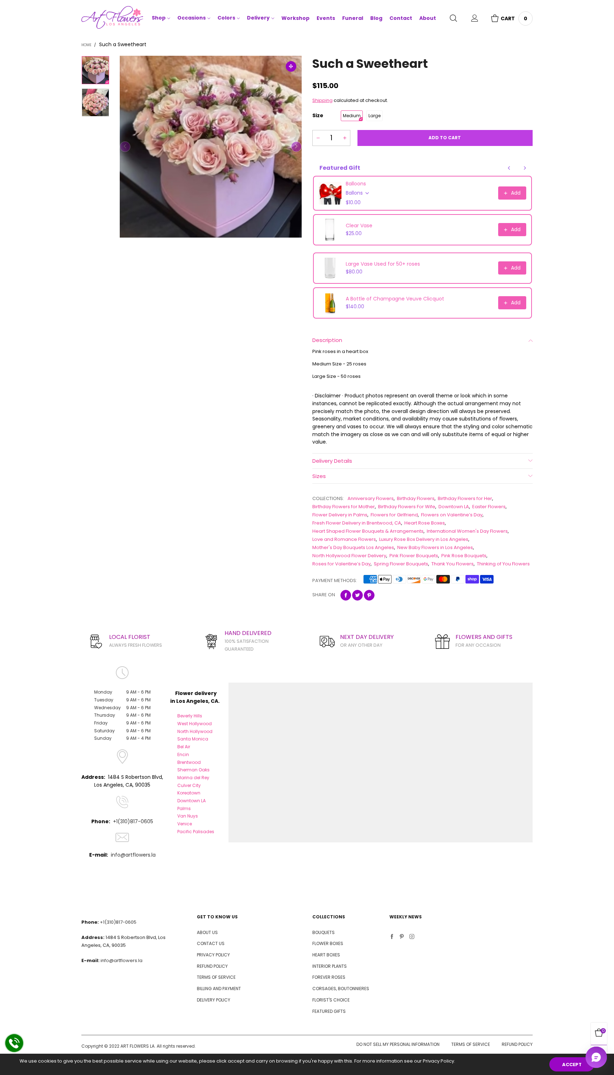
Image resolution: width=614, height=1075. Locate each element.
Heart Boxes (326, 955)
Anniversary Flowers (371, 498)
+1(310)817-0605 (133, 821)
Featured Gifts (329, 1011)
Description (327, 340)
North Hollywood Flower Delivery (349, 555)
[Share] (345, 595)
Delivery (258, 17)
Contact (400, 18)
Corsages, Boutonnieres (340, 989)
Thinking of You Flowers (503, 563)
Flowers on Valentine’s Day (452, 514)
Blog (376, 18)
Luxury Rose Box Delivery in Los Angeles (423, 539)
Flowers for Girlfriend (394, 514)
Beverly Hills (189, 716)
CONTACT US (211, 943)
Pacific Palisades (195, 832)
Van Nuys (187, 816)
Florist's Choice (331, 1000)
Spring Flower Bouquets (401, 563)
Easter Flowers (489, 506)
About (427, 18)
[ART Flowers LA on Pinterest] (402, 937)
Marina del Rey (193, 778)
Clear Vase (359, 225)
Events (326, 18)
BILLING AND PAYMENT (219, 989)
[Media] (291, 66)
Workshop (295, 18)
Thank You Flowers (452, 563)
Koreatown (188, 793)
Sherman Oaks (193, 770)
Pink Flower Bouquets (413, 555)
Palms (184, 808)
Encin (183, 754)
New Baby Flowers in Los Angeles (435, 547)
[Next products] (525, 168)
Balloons (356, 183)
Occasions (191, 17)
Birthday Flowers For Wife (406, 506)
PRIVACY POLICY (213, 955)
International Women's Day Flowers (467, 531)
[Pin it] (369, 595)
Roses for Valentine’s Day (341, 563)
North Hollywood (194, 731)
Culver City (189, 785)
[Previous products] (509, 168)
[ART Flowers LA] (112, 18)
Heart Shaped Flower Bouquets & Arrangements (368, 531)
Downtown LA (453, 506)
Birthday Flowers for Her (465, 498)
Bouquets (323, 932)
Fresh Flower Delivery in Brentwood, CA (356, 523)
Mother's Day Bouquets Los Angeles (353, 547)
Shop (159, 17)
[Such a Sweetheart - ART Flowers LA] (211, 147)
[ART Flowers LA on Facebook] (392, 937)
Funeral (352, 18)
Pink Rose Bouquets (463, 555)
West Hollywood (194, 724)
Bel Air (183, 747)
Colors (226, 17)
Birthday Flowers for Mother (343, 506)
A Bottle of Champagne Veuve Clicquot (395, 298)
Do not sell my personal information (398, 1044)
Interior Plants (329, 966)
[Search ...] (453, 19)
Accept (572, 1064)
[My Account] (474, 19)
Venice (184, 824)
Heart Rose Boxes (424, 523)
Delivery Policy (213, 1000)
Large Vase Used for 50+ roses (383, 263)
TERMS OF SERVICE (216, 977)
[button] (125, 146)
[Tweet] (357, 595)
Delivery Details (332, 461)
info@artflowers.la (133, 854)
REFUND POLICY (212, 966)
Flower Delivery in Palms (339, 514)
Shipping (322, 100)
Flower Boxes (327, 943)
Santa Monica (192, 739)
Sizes (319, 476)
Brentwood (189, 762)
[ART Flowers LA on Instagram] (412, 937)
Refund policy (517, 1044)
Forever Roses (328, 977)
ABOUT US (207, 932)
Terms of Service (470, 1044)
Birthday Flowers (416, 498)
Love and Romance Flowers (344, 539)
